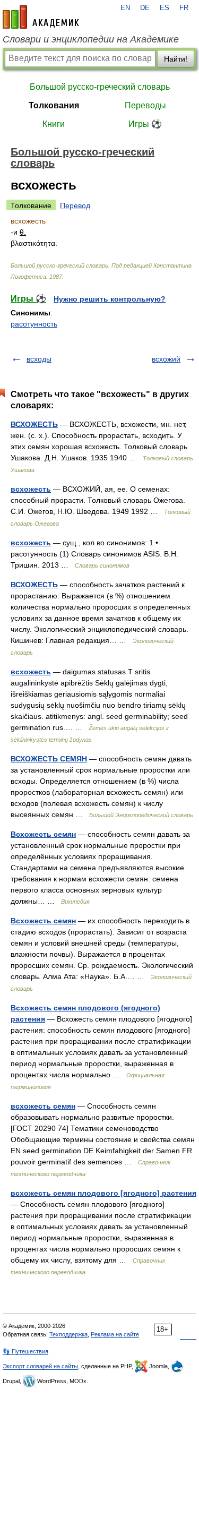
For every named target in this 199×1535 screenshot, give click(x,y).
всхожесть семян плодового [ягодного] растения (103, 1193)
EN (125, 8)
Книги (53, 123)
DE (145, 8)
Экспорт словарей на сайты (40, 1366)
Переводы (145, 105)
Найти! (175, 59)
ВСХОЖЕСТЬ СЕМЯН (49, 758)
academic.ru (41, 17)
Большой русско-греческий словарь (100, 86)
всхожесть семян (43, 1106)
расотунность (34, 324)
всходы (39, 359)
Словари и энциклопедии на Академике (91, 39)
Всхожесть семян (43, 834)
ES (164, 8)
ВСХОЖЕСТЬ (34, 424)
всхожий (166, 359)
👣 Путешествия (25, 1351)
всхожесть (31, 489)
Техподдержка (68, 1334)
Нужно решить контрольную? (110, 299)
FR (183, 8)
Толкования (54, 105)
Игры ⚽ (145, 123)
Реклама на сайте (115, 1334)
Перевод (75, 205)
